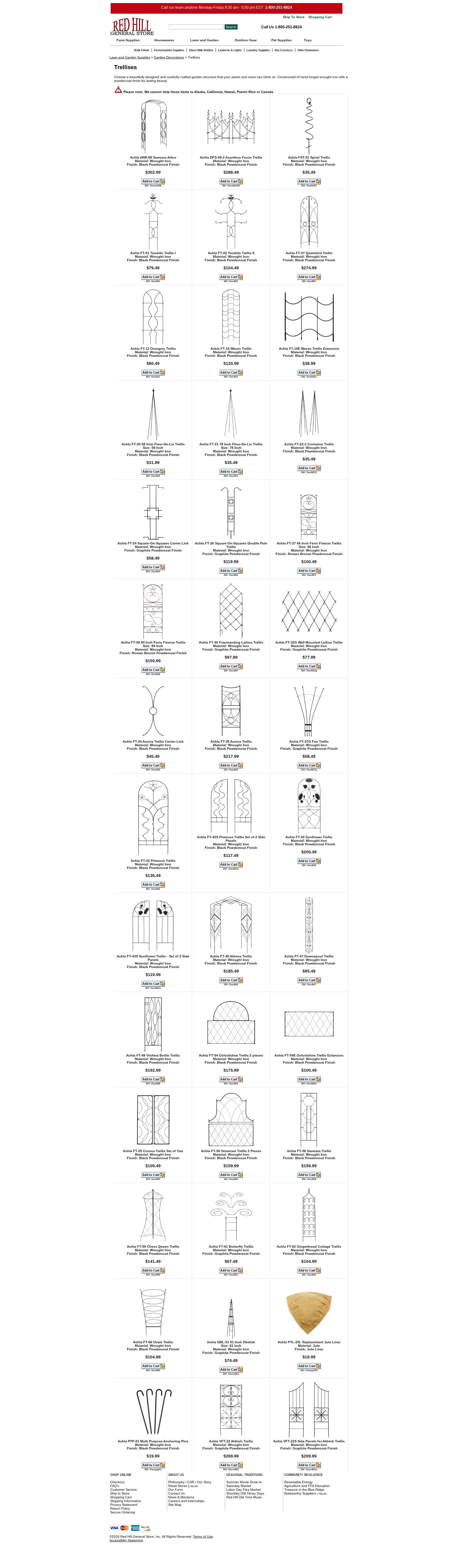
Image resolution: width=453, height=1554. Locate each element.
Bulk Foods (141, 50)
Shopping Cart (319, 17)
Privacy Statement (123, 1505)
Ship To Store (294, 17)
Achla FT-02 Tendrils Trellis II (231, 253)
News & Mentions (181, 1497)
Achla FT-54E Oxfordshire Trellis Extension (309, 1055)
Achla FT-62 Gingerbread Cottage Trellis (309, 1246)
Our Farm (175, 1489)
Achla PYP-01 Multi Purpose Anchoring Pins (153, 1441)
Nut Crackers (284, 50)
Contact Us (176, 1493)
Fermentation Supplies (169, 50)
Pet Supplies (281, 40)
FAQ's (114, 1486)
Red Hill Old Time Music (244, 1497)
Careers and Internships (186, 1501)
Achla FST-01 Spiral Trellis (309, 157)
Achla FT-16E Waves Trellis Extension (309, 348)
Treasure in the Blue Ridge (304, 1489)
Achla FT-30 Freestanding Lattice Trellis (231, 642)
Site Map (174, 1505)
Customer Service (123, 1489)
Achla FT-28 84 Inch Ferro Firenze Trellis (153, 642)
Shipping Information (125, 1501)
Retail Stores (177, 1486)
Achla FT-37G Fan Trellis (309, 741)
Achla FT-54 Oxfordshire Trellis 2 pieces (231, 1055)
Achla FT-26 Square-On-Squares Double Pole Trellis (231, 545)
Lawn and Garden (204, 40)
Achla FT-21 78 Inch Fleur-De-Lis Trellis (231, 444)
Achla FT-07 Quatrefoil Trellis (309, 253)
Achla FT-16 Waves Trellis (231, 348)
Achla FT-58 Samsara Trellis (309, 1151)
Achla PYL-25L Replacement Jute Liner (309, 1342)
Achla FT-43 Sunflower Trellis (308, 837)
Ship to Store (120, 1493)
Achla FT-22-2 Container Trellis (309, 444)
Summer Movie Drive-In (244, 1482)
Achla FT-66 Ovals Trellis (153, 1342)
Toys (308, 40)
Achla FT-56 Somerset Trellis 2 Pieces (231, 1151)
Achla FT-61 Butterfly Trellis (231, 1246)
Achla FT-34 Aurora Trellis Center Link (153, 741)
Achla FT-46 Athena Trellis (231, 956)
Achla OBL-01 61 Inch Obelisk (231, 1342)
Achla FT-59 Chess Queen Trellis (153, 1246)
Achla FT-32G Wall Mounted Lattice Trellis (309, 642)
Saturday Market (238, 1486)
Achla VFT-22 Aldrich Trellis (231, 1441)
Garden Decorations (169, 57)
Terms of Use (203, 1536)
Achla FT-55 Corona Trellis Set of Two (153, 1151)
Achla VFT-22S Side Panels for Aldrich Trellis (309, 1441)
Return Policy (120, 1508)
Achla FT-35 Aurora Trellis (231, 741)
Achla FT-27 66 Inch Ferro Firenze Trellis (309, 543)
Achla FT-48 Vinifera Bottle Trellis (153, 1055)
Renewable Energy (298, 1482)
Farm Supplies (128, 40)
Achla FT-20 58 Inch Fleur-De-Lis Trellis (153, 444)
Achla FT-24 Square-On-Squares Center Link (153, 543)
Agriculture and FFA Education (307, 1486)
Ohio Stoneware (308, 50)
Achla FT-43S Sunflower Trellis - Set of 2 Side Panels (153, 958)
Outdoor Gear (246, 40)
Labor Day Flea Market (243, 1489)
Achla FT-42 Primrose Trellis (153, 861)
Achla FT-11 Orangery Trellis (153, 348)
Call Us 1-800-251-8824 (281, 27)
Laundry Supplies (258, 50)
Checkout (117, 1482)
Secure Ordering (122, 1512)
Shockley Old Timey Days (245, 1493)
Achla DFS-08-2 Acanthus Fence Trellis (231, 157)
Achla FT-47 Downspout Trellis (309, 956)
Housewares (164, 40)
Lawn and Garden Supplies (129, 57)
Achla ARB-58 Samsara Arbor (153, 157)
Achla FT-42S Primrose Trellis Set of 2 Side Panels (231, 838)
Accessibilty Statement (126, 1540)
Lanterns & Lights (230, 50)
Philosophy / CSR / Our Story (189, 1482)
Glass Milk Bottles (201, 50)
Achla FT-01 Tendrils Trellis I (153, 253)
